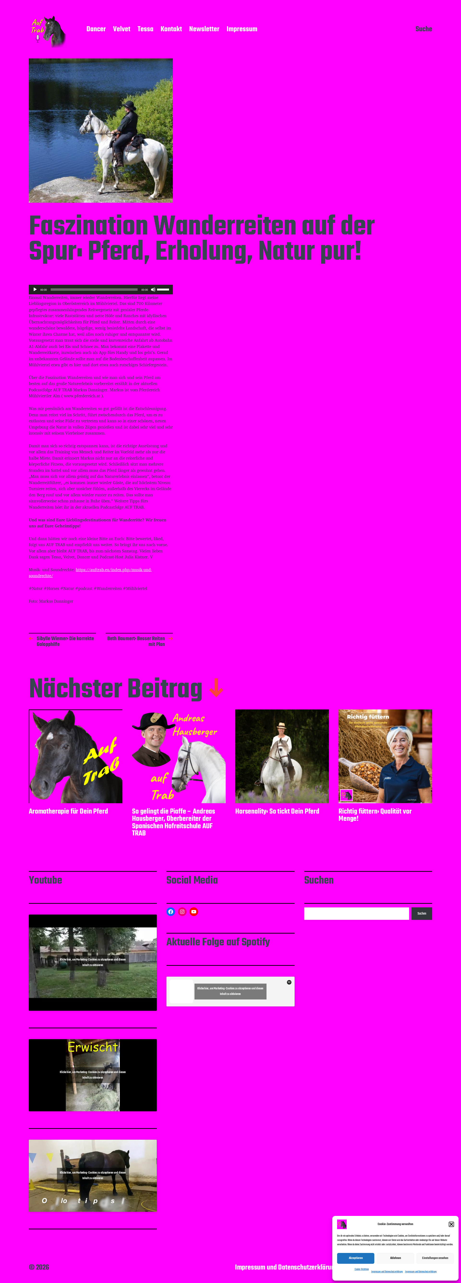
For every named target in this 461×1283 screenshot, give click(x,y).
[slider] (163, 289)
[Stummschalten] (153, 289)
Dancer (96, 29)
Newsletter (204, 29)
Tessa (145, 29)
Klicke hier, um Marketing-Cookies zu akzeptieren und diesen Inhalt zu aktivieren (93, 962)
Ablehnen (395, 1258)
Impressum (242, 29)
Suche (424, 29)
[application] (101, 289)
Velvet (121, 29)
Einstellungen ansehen (435, 1258)
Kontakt (171, 29)
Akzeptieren (356, 1258)
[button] (451, 1224)
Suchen (422, 913)
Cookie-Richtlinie (362, 1269)
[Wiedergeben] (35, 289)
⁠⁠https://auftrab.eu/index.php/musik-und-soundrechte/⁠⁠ (90, 572)
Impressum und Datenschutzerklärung (387, 1272)
